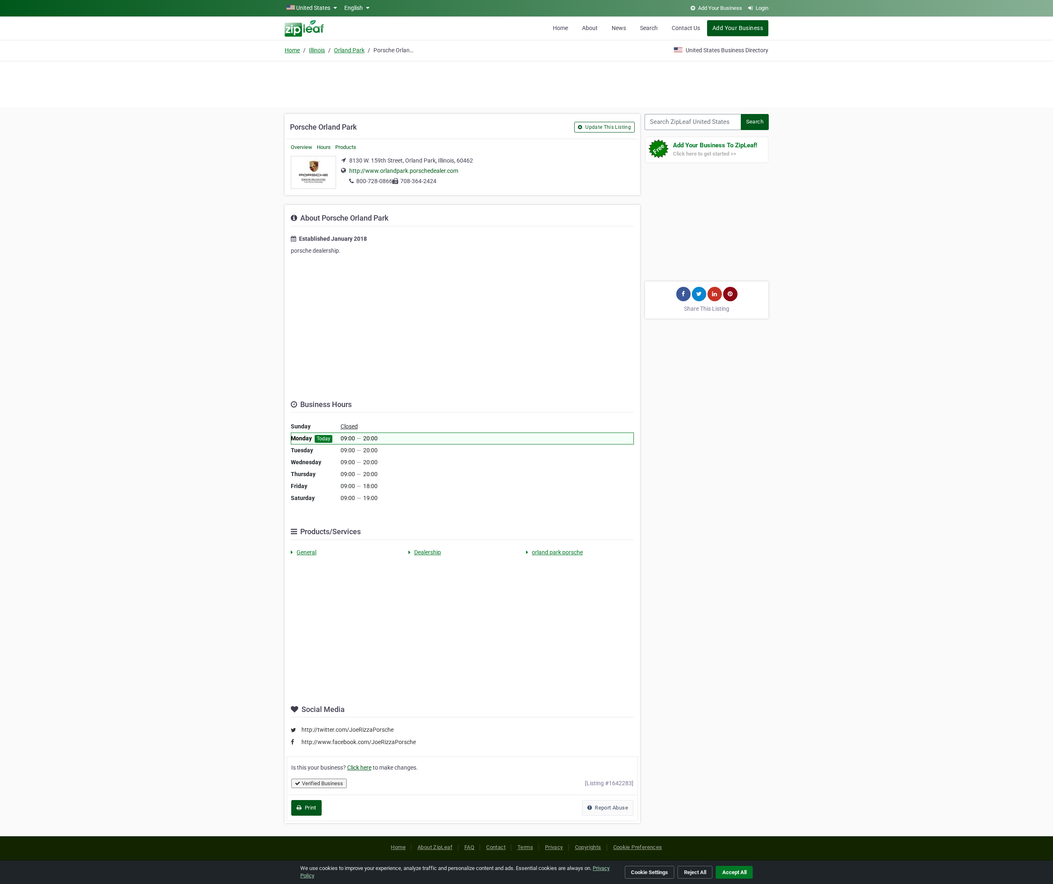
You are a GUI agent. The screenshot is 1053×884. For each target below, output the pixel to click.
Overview (301, 147)
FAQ (469, 847)
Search (649, 28)
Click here (359, 767)
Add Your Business (737, 28)
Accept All (734, 872)
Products (345, 147)
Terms (525, 847)
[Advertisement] (526, 83)
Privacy (554, 847)
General (306, 552)
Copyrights (588, 847)
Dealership (427, 552)
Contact (496, 847)
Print (309, 808)
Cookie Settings (649, 872)
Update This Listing (607, 127)
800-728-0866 (374, 181)
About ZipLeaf (434, 847)
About (590, 28)
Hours (324, 147)
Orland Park (349, 50)
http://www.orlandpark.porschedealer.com (403, 170)
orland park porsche (557, 552)
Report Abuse (611, 808)
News (619, 28)
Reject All (695, 872)
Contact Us (686, 28)
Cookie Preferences (637, 847)
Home (560, 28)
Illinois (317, 50)
